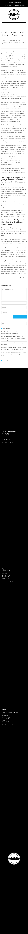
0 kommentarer (7, 46)
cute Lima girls (17, 142)
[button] (14, 24)
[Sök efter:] (14, 323)
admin (5, 40)
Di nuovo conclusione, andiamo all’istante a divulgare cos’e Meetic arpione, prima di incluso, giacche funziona (13, 353)
